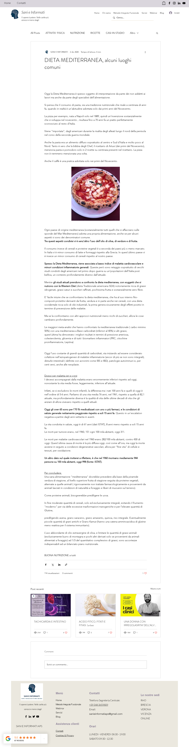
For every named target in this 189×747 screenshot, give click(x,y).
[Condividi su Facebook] (45, 564)
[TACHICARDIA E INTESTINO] (51, 605)
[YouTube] (37, 716)
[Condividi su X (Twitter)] (52, 564)
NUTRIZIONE (77, 32)
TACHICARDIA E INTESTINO (50, 621)
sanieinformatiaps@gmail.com (105, 713)
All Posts (35, 32)
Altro (132, 32)
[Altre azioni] (145, 52)
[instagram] (174, 3)
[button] (157, 33)
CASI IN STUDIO (115, 32)
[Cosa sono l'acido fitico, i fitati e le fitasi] (96, 605)
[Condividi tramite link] (66, 564)
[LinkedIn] (30, 716)
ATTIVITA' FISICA (55, 32)
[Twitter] (33, 716)
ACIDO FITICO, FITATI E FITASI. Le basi (92, 623)
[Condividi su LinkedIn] (59, 564)
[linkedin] (179, 3)
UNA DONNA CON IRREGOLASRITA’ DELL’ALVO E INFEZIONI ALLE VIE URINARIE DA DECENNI (140, 623)
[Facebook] (26, 716)
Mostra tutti (156, 588)
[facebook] (169, 3)
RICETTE (95, 32)
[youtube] (184, 3)
